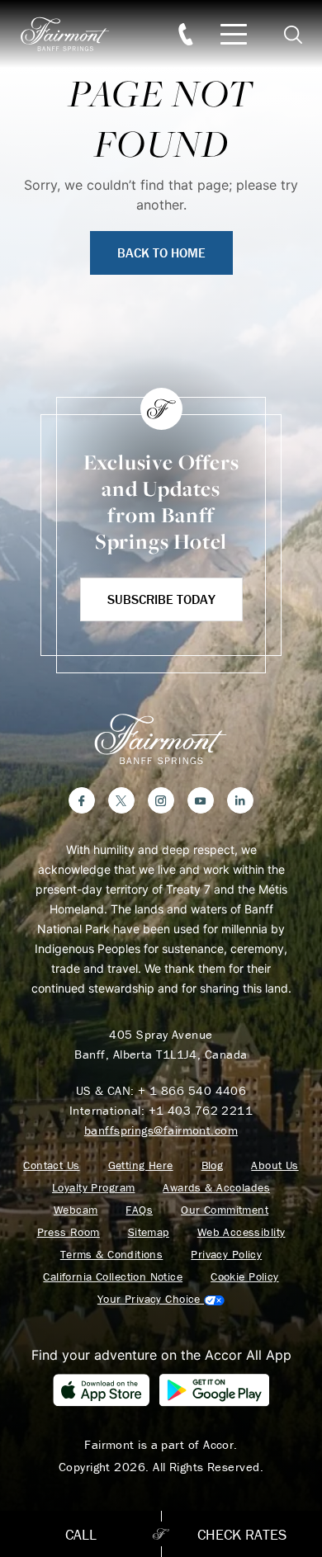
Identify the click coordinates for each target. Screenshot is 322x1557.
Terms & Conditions (111, 1255)
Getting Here (140, 1165)
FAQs (139, 1210)
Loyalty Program (93, 1188)
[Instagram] (161, 800)
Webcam (76, 1210)
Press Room (68, 1232)
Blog (212, 1165)
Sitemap (148, 1232)
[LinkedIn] (240, 800)
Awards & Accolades (216, 1188)
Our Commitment (224, 1210)
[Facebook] (82, 800)
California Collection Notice (112, 1277)
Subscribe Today (161, 599)
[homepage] (74, 34)
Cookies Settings (161, 1299)
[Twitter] (121, 800)
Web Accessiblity (241, 1232)
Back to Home (161, 252)
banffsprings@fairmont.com (161, 1130)
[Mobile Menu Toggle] (233, 34)
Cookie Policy (244, 1277)
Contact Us (51, 1165)
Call (81, 1534)
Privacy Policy (226, 1255)
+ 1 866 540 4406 (192, 1090)
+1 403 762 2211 (201, 1110)
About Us (274, 1165)
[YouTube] (200, 800)
